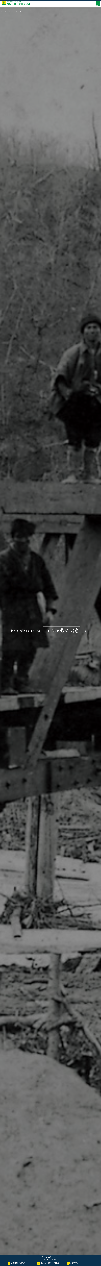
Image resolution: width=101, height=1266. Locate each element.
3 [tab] (9, 11)
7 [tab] (24, 11)
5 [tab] (16, 11)
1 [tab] (2, 11)
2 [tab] (5, 11)
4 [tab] (13, 11)
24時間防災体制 (16, 1263)
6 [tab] (20, 11)
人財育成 (72, 1263)
